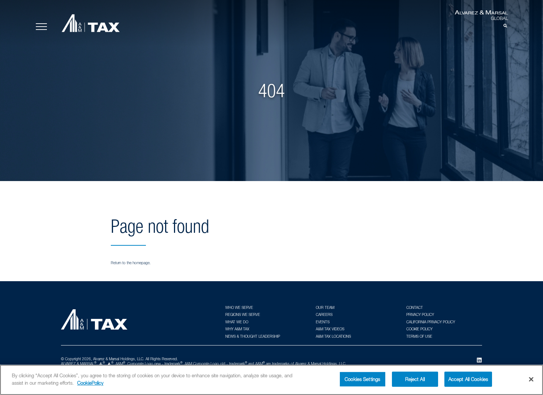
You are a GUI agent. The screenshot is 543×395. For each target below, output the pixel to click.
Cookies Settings (362, 379)
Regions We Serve (242, 314)
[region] (271, 380)
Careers (324, 314)
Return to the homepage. (131, 263)
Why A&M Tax (237, 329)
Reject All (415, 379)
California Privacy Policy (430, 322)
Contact (414, 307)
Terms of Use (419, 336)
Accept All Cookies (468, 379)
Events (322, 322)
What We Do (236, 322)
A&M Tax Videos (330, 329)
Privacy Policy (420, 314)
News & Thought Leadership (252, 336)
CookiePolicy (90, 382)
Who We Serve (239, 307)
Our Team (325, 307)
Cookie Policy (419, 329)
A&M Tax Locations (333, 336)
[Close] (531, 379)
